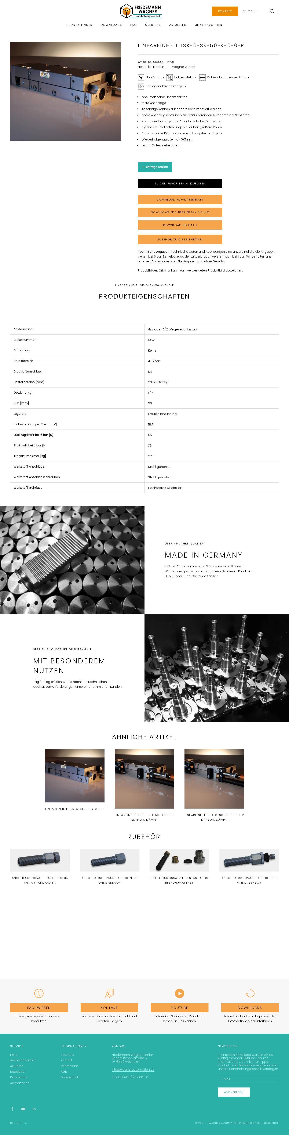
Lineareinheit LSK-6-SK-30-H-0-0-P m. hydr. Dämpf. (214, 817)
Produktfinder (79, 25)
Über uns (153, 25)
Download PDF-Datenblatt (180, 200)
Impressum (69, 1066)
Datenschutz (70, 1077)
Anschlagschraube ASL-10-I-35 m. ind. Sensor (249, 880)
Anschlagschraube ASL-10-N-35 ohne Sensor (109, 880)
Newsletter (18, 1072)
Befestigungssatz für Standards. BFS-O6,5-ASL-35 (179, 880)
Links (13, 1055)
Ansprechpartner (23, 1060)
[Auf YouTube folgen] (23, 1109)
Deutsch (248, 11)
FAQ (133, 25)
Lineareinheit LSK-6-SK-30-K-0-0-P (74, 809)
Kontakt (225, 11)
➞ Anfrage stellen (155, 167)
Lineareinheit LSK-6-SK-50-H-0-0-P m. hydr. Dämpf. (144, 817)
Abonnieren (234, 1092)
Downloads (111, 25)
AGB (64, 1072)
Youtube (179, 1007)
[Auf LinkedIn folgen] (34, 1109)
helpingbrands (268, 1123)
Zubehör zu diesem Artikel (180, 239)
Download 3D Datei (180, 225)
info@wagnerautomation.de (133, 1069)
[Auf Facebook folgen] (12, 1109)
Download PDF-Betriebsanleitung (180, 212)
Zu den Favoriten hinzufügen (180, 183)
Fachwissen (39, 1007)
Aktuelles (177, 25)
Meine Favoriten (208, 25)
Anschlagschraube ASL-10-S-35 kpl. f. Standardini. (40, 880)
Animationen (19, 1083)
